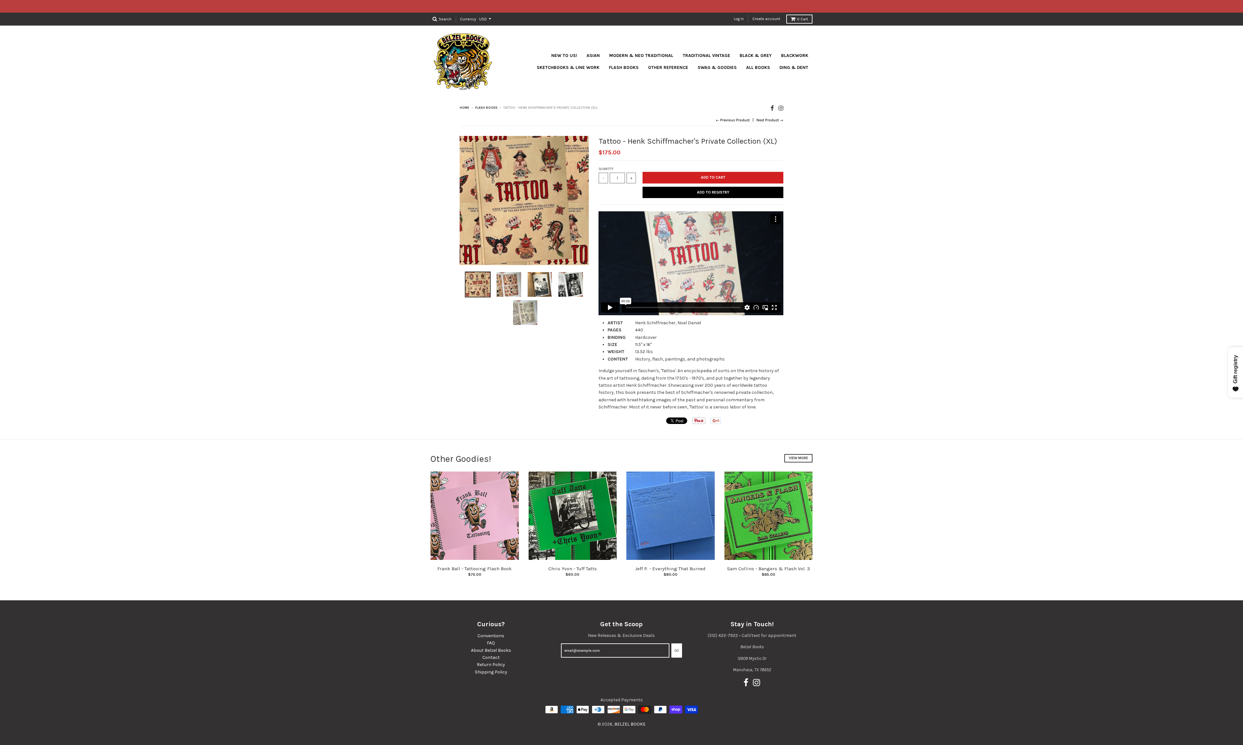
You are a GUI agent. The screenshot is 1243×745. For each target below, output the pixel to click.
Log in (739, 19)
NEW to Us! (564, 55)
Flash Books (624, 67)
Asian (593, 55)
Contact (491, 657)
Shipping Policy (491, 672)
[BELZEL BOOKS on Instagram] (780, 108)
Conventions (490, 636)
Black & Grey (756, 55)
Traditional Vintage (706, 55)
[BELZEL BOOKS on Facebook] (772, 108)
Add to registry (713, 192)
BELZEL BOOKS (629, 724)
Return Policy (491, 664)
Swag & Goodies (717, 67)
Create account (766, 19)
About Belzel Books (491, 650)
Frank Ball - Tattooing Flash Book (474, 569)
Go (677, 651)
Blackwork (794, 55)
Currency (468, 19)
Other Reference (668, 67)
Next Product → (769, 120)
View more (798, 458)
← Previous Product (733, 120)
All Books (758, 67)
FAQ (491, 643)
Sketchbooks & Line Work (568, 67)
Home (464, 108)
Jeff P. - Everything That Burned (670, 569)
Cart (802, 19)
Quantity (606, 169)
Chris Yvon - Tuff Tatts (572, 569)
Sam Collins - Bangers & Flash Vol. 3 (768, 569)
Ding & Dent (793, 67)
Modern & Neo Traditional (641, 55)
